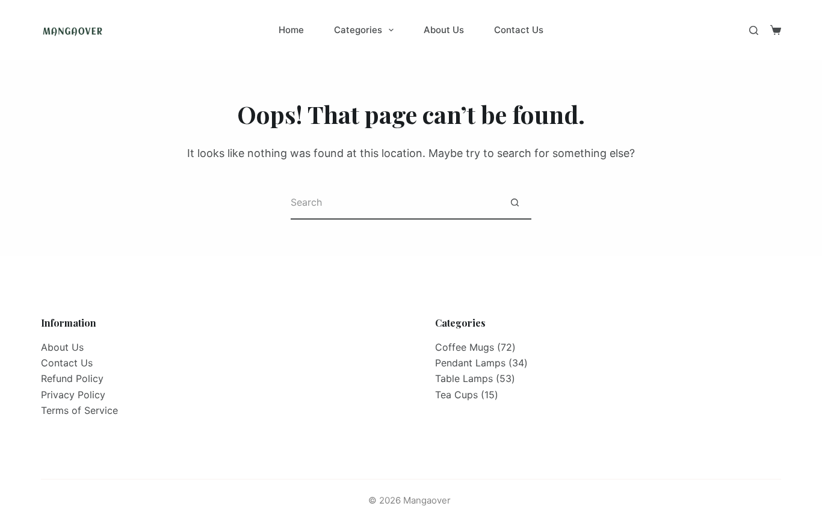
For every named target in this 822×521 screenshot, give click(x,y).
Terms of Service (79, 410)
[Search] (753, 30)
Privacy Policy (73, 395)
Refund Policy (72, 378)
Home (291, 29)
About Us (444, 29)
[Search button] (514, 203)
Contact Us (518, 29)
